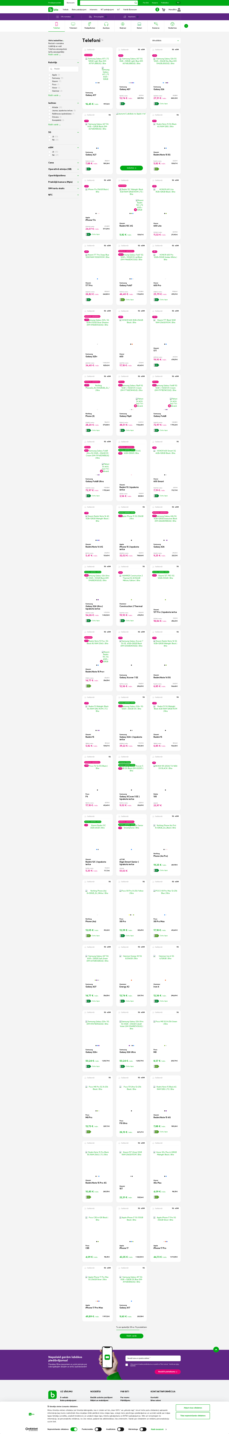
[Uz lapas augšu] (216, 1349)
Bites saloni (156, 1400)
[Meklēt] (136, 2)
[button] (157, 9)
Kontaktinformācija (163, 1392)
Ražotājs (52, 62)
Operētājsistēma (56, 176)
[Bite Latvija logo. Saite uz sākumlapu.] (53, 9)
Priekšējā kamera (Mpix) (60, 182)
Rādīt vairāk (132, 1336)
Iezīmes (52, 103)
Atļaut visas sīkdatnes (193, 1408)
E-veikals (64, 1397)
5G (49, 132)
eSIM (50, 148)
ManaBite (173, 10)
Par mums (124, 1397)
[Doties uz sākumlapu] (52, 1395)
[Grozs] (163, 9)
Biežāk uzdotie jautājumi (101, 1397)
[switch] (98, 1429)
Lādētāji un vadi (55, 46)
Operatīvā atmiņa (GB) (59, 169)
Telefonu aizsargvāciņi (57, 49)
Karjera (155, 3)
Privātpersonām (54, 3)
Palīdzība (165, 3)
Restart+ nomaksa (56, 43)
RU (178, 3)
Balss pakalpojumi (68, 1400)
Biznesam (71, 3)
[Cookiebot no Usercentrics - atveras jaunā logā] (31, 1429)
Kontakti (154, 1397)
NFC (50, 195)
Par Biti (146, 3)
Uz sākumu (66, 1392)
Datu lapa (164, 104)
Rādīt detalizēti (157, 1429)
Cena (51, 163)
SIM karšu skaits (56, 188)
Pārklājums (125, 1400)
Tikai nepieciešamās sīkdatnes (193, 1416)
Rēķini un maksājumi (99, 1400)
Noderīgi (95, 1392)
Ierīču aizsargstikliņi (56, 52)
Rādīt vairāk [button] (53, 55)
